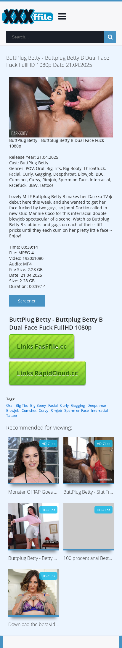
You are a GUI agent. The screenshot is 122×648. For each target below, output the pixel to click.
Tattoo (11, 415)
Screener (27, 301)
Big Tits (22, 405)
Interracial (99, 410)
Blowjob (12, 410)
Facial (53, 405)
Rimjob (56, 410)
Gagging (78, 405)
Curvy (43, 410)
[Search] (110, 37)
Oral (9, 405)
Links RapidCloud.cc (47, 373)
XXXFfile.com (26, 16)
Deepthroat (96, 405)
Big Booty (38, 405)
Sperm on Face (76, 410)
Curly (64, 405)
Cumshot (29, 410)
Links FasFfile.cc (42, 346)
